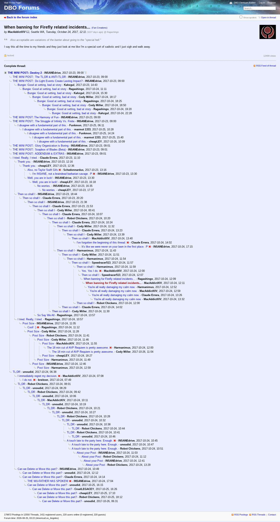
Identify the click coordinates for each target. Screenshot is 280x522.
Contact (272, 514)
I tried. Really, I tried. (25, 157)
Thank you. (24, 161)
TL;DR (16, 371)
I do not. (27, 379)
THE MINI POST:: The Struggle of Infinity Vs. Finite (43, 121)
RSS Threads (258, 514)
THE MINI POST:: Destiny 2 (25, 72)
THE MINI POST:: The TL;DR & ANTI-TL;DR (39, 76)
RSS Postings (241, 514)
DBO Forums (22, 8)
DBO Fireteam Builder (245, 2)
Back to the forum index (22, 17)
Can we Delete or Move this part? (37, 468)
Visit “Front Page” (13, 2)
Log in (262, 2)
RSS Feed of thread (266, 65)
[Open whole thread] (85, 72)
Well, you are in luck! (39, 177)
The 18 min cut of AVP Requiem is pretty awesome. (78, 347)
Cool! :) (31, 327)
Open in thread (268, 17)
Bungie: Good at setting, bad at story (39, 84)
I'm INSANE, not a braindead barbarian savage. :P (62, 173)
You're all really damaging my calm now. (111, 287)
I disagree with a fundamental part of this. (42, 125)
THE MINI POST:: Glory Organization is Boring (40, 145)
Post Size (28, 323)
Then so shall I (26, 194)
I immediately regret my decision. (37, 375)
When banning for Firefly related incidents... (109, 278)
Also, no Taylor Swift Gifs (42, 169)
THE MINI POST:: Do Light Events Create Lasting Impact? (48, 81)
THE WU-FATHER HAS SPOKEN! (47, 481)
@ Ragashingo (111, 32)
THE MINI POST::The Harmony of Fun (36, 117)
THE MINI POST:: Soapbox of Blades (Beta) (39, 149)
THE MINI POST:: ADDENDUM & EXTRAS (38, 153)
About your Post (86, 452)
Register (271, 2)
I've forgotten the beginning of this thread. (101, 242)
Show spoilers (249, 17)
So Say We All (46, 315)
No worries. (44, 185)
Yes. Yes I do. (90, 270)
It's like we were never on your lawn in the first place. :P (115, 246)
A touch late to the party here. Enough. (90, 440)
